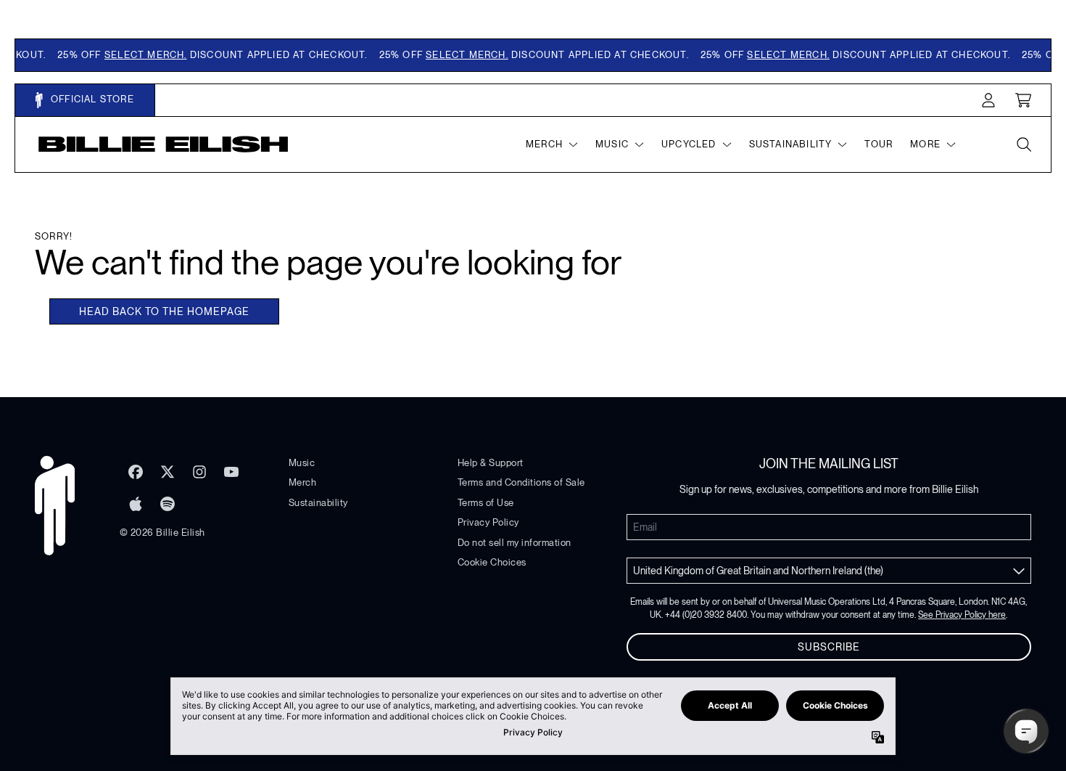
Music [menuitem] (612, 144)
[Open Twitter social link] (167, 472)
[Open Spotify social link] (167, 504)
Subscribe (829, 647)
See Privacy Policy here (962, 615)
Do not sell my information (514, 542)
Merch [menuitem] (544, 144)
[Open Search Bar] (1023, 144)
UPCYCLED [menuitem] (688, 144)
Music (302, 462)
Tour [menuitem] (878, 144)
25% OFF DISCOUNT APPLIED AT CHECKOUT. (205, 54)
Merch (303, 482)
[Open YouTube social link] (231, 472)
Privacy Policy (488, 522)
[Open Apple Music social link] (136, 504)
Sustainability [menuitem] (790, 144)
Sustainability (318, 502)
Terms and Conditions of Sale (521, 482)
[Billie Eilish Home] (163, 144)
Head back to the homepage (164, 311)
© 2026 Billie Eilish (162, 532)
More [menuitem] (925, 144)
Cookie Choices (492, 562)
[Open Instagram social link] (199, 472)
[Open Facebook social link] (136, 472)
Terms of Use (486, 502)
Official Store (91, 99)
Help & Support (491, 462)
